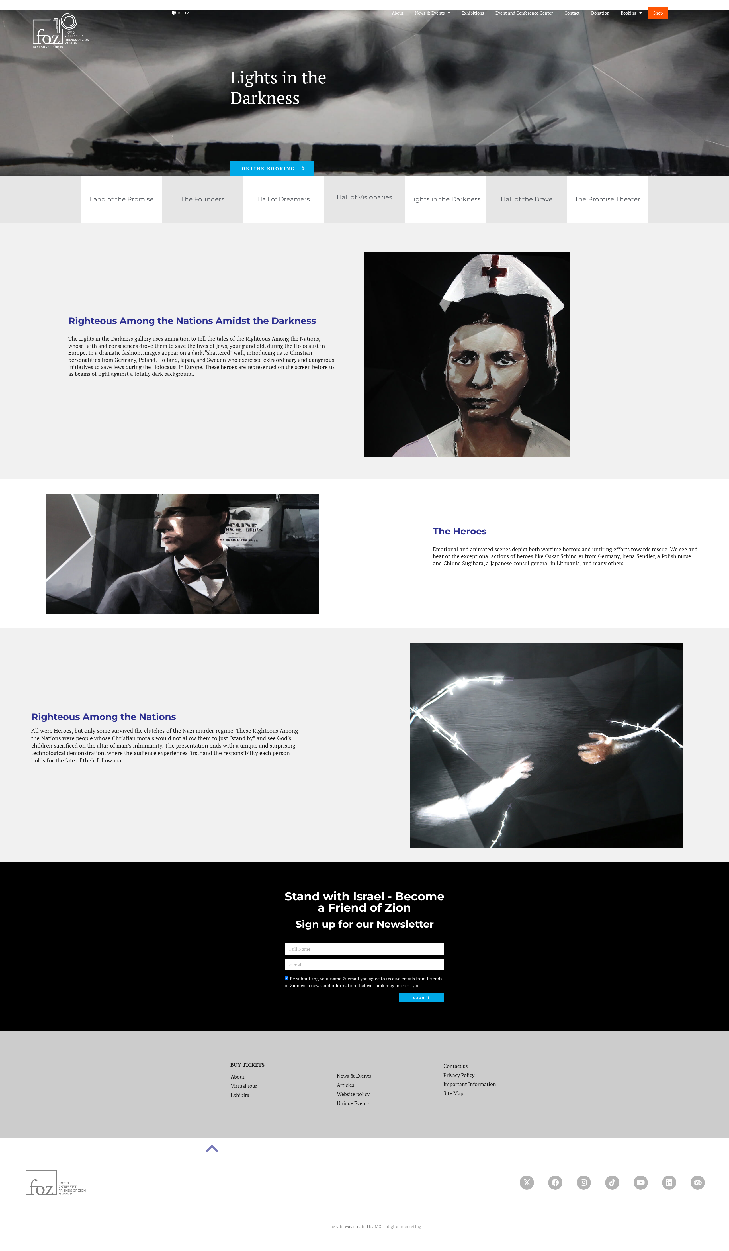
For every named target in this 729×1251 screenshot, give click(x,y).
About (398, 13)
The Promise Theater (607, 199)
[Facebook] (555, 1183)
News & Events (430, 13)
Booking (628, 13)
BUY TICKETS (247, 1064)
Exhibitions (473, 13)
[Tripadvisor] (698, 1183)
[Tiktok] (612, 1183)
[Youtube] (641, 1183)
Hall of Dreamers (283, 199)
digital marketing (404, 1226)
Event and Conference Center (524, 13)
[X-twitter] (527, 1183)
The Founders (202, 199)
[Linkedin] (669, 1183)
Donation (600, 13)
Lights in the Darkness (445, 199)
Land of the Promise (121, 199)
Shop (658, 13)
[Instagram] (584, 1183)
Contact (572, 13)
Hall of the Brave (526, 199)
